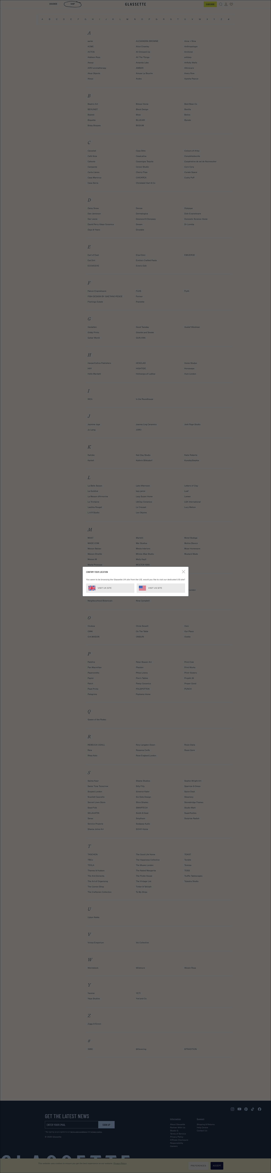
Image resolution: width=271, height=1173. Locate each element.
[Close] (183, 571)
